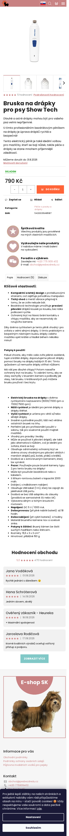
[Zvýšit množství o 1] (31, 189)
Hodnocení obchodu (35, 553)
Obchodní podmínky (15, 757)
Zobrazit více (34, 659)
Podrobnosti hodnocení (48, 94)
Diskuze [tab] (42, 277)
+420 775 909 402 (47, 261)
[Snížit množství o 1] (15, 189)
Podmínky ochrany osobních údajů (23, 761)
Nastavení (33, 817)
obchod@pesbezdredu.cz (44, 264)
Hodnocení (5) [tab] (25, 277)
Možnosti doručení (15, 163)
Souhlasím (33, 828)
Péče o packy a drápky (42, 208)
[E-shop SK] (43, 3)
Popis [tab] (10, 277)
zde (39, 809)
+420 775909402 (18, 785)
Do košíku (52, 189)
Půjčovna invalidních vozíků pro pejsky (25, 765)
